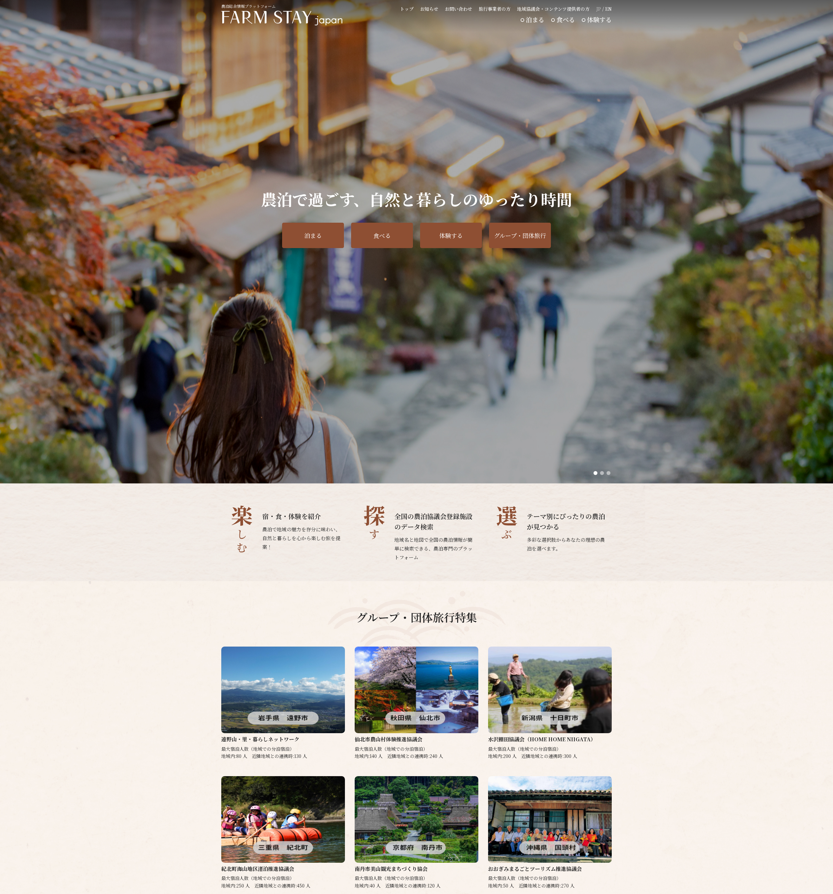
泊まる (535, 19)
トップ (407, 9)
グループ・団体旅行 (520, 235)
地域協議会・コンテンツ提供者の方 (553, 9)
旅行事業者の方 (495, 9)
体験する (599, 19)
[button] (595, 473)
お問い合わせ (458, 9)
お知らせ (429, 9)
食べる (565, 19)
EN (608, 9)
